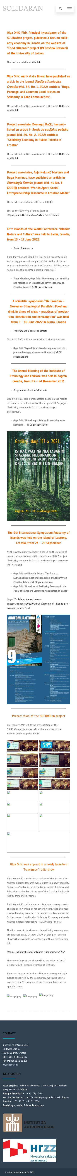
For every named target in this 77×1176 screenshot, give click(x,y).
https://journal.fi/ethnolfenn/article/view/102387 (33, 215)
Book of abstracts (23, 248)
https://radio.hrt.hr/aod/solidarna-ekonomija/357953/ (36, 951)
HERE (62, 154)
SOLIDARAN (23, 8)
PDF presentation (42, 287)
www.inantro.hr (10, 1064)
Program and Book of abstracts (30, 330)
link (38, 62)
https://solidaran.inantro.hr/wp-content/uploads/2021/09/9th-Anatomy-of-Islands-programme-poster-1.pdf (38, 604)
